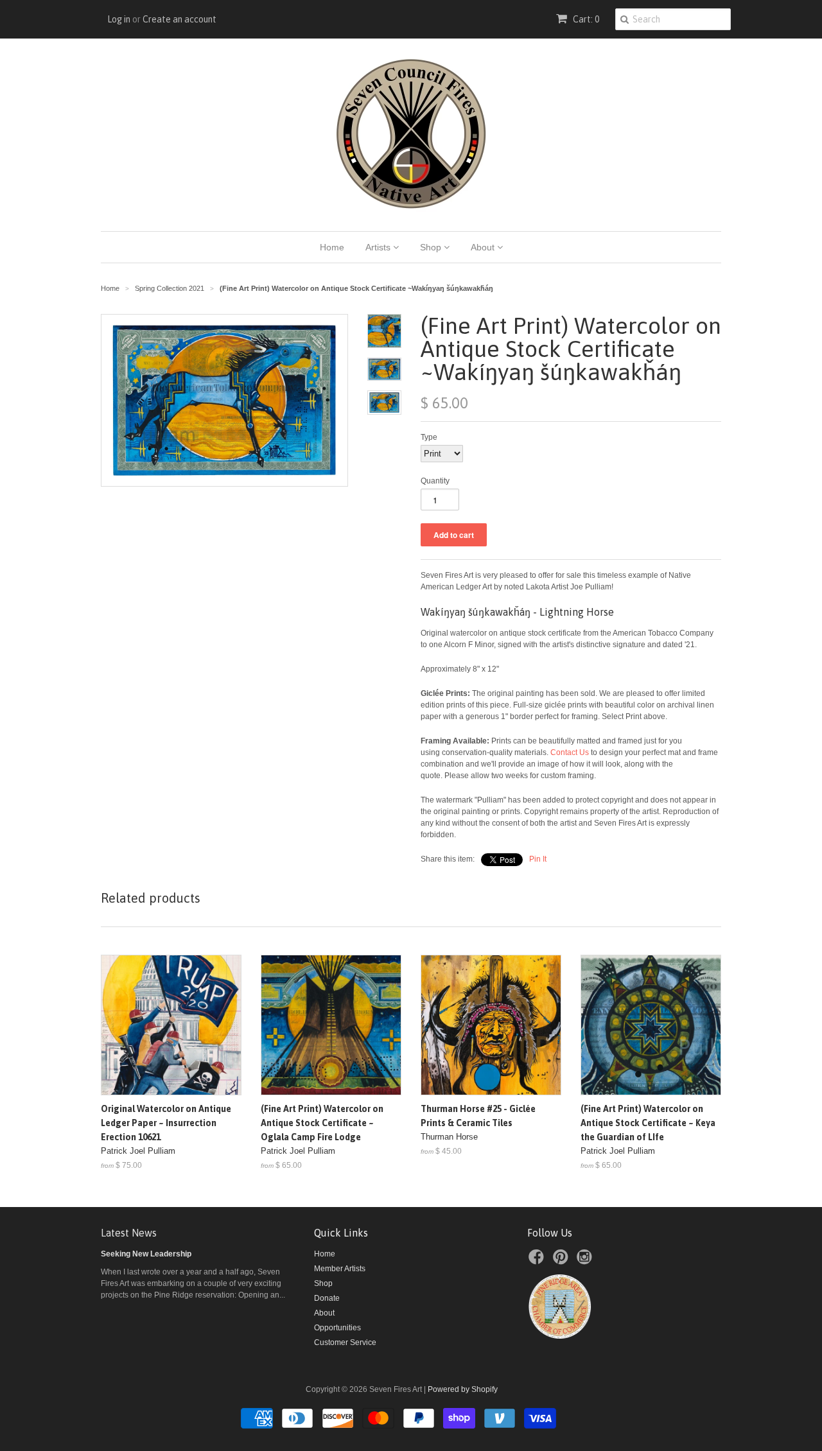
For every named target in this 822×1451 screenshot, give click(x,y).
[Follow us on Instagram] (586, 1261)
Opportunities (337, 1327)
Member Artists (339, 1268)
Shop (432, 247)
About (484, 247)
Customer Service (345, 1342)
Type (429, 437)
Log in (118, 19)
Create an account (179, 19)
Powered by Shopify (463, 1389)
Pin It (538, 859)
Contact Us (569, 752)
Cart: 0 (585, 19)
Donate (327, 1298)
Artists (379, 247)
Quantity (435, 480)
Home (332, 247)
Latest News (129, 1232)
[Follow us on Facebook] (538, 1261)
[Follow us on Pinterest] (562, 1261)
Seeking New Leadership (146, 1253)
